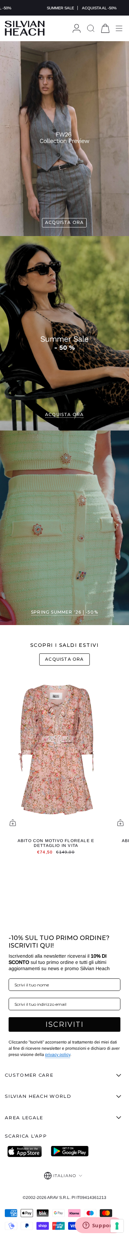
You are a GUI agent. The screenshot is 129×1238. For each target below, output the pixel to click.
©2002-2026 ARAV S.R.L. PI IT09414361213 (64, 1197)
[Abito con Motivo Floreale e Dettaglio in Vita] (56, 753)
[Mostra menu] (119, 28)
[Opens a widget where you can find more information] (98, 1226)
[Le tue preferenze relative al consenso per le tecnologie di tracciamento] (116, 1225)
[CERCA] (91, 28)
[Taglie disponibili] (13, 822)
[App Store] (26, 1151)
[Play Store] (70, 1151)
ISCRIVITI (64, 1024)
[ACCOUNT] (76, 28)
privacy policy (57, 1054)
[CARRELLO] (105, 28)
